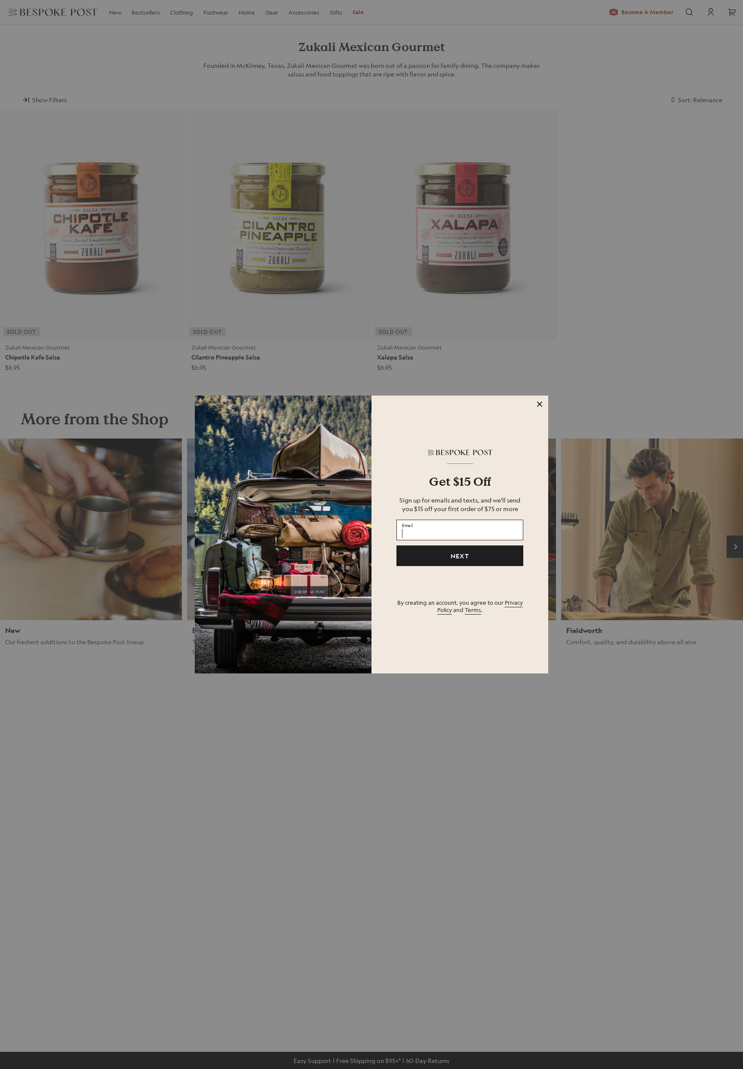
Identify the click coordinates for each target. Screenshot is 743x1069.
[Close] (539, 404)
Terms (473, 609)
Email (407, 524)
